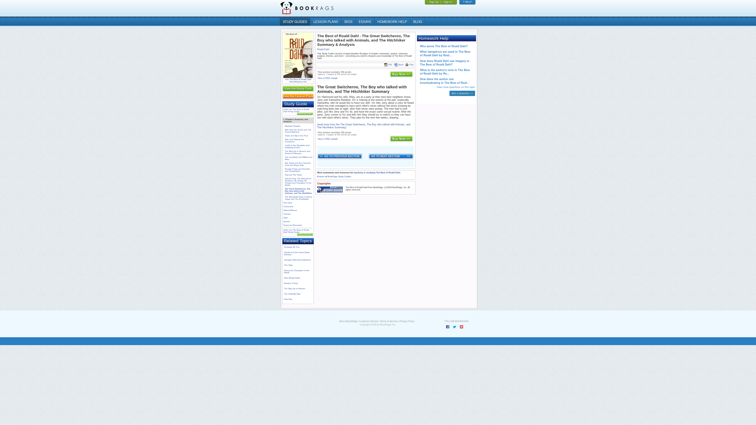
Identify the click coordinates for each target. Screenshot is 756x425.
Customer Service (368, 321)
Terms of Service (389, 321)
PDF (390, 65)
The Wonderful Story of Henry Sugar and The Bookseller (298, 198)
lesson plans (325, 21)
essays (365, 21)
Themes (287, 214)
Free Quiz (287, 203)
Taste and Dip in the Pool (296, 136)
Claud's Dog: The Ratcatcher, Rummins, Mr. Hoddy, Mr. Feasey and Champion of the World (298, 181)
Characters (288, 206)
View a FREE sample (328, 78)
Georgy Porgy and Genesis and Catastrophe (297, 170)
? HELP (467, 2)
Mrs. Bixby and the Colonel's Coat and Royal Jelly (298, 164)
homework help (392, 21)
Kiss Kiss (288, 299)
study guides (295, 21)
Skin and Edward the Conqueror (294, 140)
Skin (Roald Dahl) (292, 278)
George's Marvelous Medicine (297, 260)
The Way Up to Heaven (294, 288)
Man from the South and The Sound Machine (298, 131)
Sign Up (433, 2)
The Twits (288, 265)
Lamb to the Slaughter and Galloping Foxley (297, 146)
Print (411, 65)
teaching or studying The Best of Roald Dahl (377, 172)
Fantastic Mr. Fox (291, 247)
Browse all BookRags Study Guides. (334, 176)
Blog (417, 21)
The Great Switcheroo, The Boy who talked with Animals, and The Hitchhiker (298, 191)
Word (400, 65)
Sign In (448, 2)
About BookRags (348, 321)
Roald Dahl (323, 49)
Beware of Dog (291, 283)
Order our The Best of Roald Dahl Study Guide (296, 110)
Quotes (286, 221)
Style (285, 218)
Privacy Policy (406, 321)
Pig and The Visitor (293, 175)
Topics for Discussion (292, 225)
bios (348, 21)
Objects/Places (290, 210)
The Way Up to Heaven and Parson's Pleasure (297, 152)
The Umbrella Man (292, 294)
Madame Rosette (292, 126)
